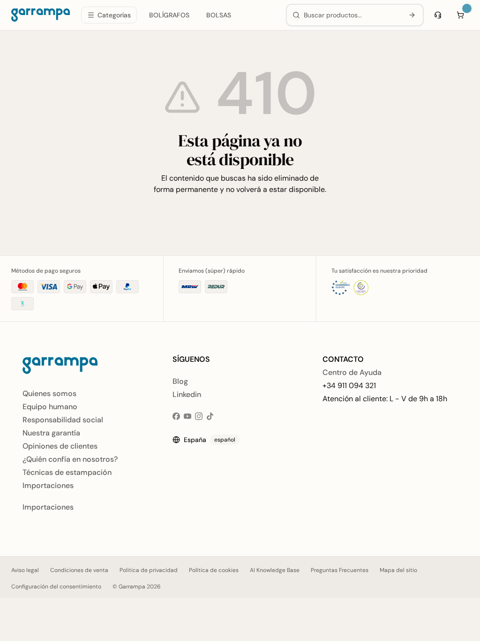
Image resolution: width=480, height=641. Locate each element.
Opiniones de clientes (60, 446)
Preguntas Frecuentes (339, 570)
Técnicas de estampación (67, 472)
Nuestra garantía (51, 433)
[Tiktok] (210, 416)
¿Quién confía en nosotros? (70, 459)
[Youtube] (187, 416)
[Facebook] (176, 416)
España (209, 439)
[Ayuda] (437, 15)
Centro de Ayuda (352, 372)
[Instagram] (198, 416)
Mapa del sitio (398, 570)
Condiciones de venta (79, 570)
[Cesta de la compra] (460, 15)
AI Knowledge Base (275, 570)
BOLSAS (218, 15)
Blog (180, 381)
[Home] (40, 15)
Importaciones (48, 485)
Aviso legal (25, 570)
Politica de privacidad (149, 570)
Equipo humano (49, 407)
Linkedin (186, 394)
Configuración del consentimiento (56, 586)
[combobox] (352, 15)
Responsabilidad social (62, 420)
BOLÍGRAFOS (169, 15)
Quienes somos (49, 393)
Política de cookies (214, 570)
